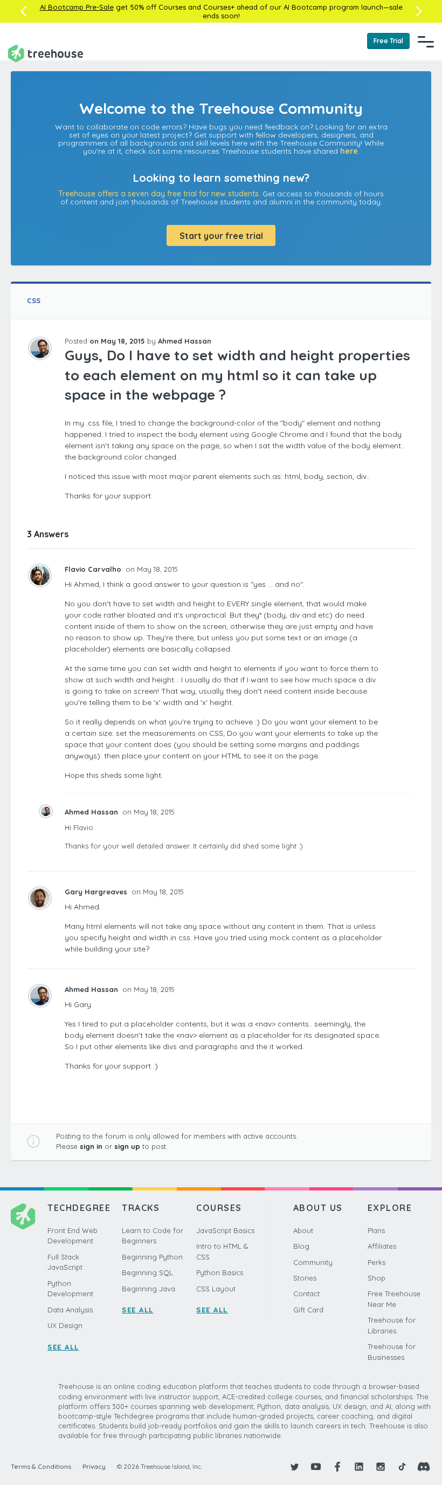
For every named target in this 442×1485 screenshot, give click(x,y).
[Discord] (423, 1466)
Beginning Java (148, 1288)
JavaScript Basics (225, 1230)
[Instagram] (380, 1466)
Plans (376, 1230)
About (303, 1230)
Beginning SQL (147, 1272)
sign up (127, 1146)
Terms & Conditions (41, 1466)
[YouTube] (315, 1466)
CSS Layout (216, 1288)
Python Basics (219, 1272)
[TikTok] (402, 1466)
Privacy (94, 1466)
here (349, 151)
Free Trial (388, 41)
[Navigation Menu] (426, 41)
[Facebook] (337, 1466)
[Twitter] (294, 1466)
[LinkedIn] (359, 1466)
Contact (306, 1293)
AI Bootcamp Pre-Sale (77, 7)
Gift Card (308, 1309)
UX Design (64, 1325)
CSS (33, 300)
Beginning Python (152, 1257)
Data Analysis (70, 1309)
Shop (376, 1278)
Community (313, 1262)
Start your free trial (221, 235)
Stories (304, 1278)
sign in (91, 1146)
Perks (376, 1262)
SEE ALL (63, 1347)
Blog (301, 1246)
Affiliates (382, 1246)
